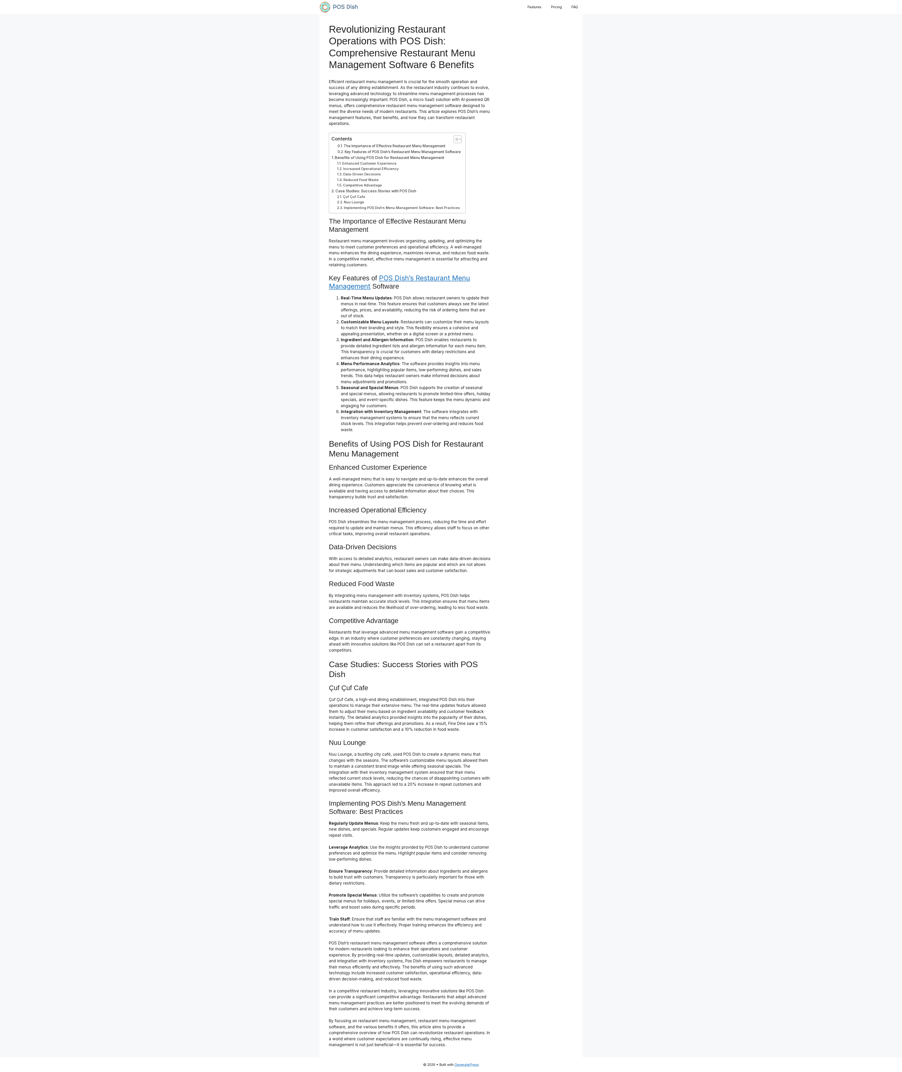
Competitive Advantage (362, 185)
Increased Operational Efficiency (371, 169)
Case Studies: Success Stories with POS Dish (375, 191)
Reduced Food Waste (361, 180)
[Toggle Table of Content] (455, 139)
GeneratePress (467, 1064)
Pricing (556, 7)
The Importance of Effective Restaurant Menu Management (394, 146)
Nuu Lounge (354, 202)
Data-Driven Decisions (362, 174)
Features (534, 7)
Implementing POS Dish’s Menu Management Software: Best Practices (402, 208)
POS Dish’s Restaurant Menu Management (399, 282)
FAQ (574, 7)
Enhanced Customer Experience (369, 163)
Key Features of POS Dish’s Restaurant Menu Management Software (403, 152)
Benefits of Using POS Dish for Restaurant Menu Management (389, 157)
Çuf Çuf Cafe (354, 197)
